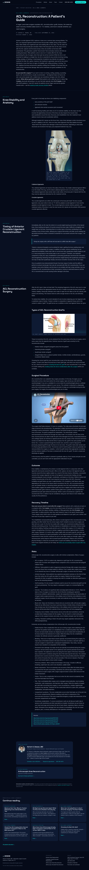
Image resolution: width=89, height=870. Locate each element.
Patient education (25, 7)
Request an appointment (48, 761)
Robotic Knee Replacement (52, 857)
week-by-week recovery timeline (39, 85)
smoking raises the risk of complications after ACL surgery (61, 366)
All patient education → (9, 844)
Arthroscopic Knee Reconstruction (41, 12)
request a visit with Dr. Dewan (64, 785)
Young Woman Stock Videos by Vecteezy (16, 865)
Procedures (38, 2)
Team (55, 2)
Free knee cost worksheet (73, 864)
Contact (61, 2)
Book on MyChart (80, 2)
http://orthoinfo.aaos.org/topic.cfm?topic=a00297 (46, 724)
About (50, 2)
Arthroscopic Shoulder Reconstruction (54, 864)
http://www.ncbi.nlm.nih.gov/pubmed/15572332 (45, 718)
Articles (45, 2)
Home (17, 7)
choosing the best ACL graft (57, 364)
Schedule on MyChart (72, 862)
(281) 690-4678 (69, 2)
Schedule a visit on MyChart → (34, 761)
